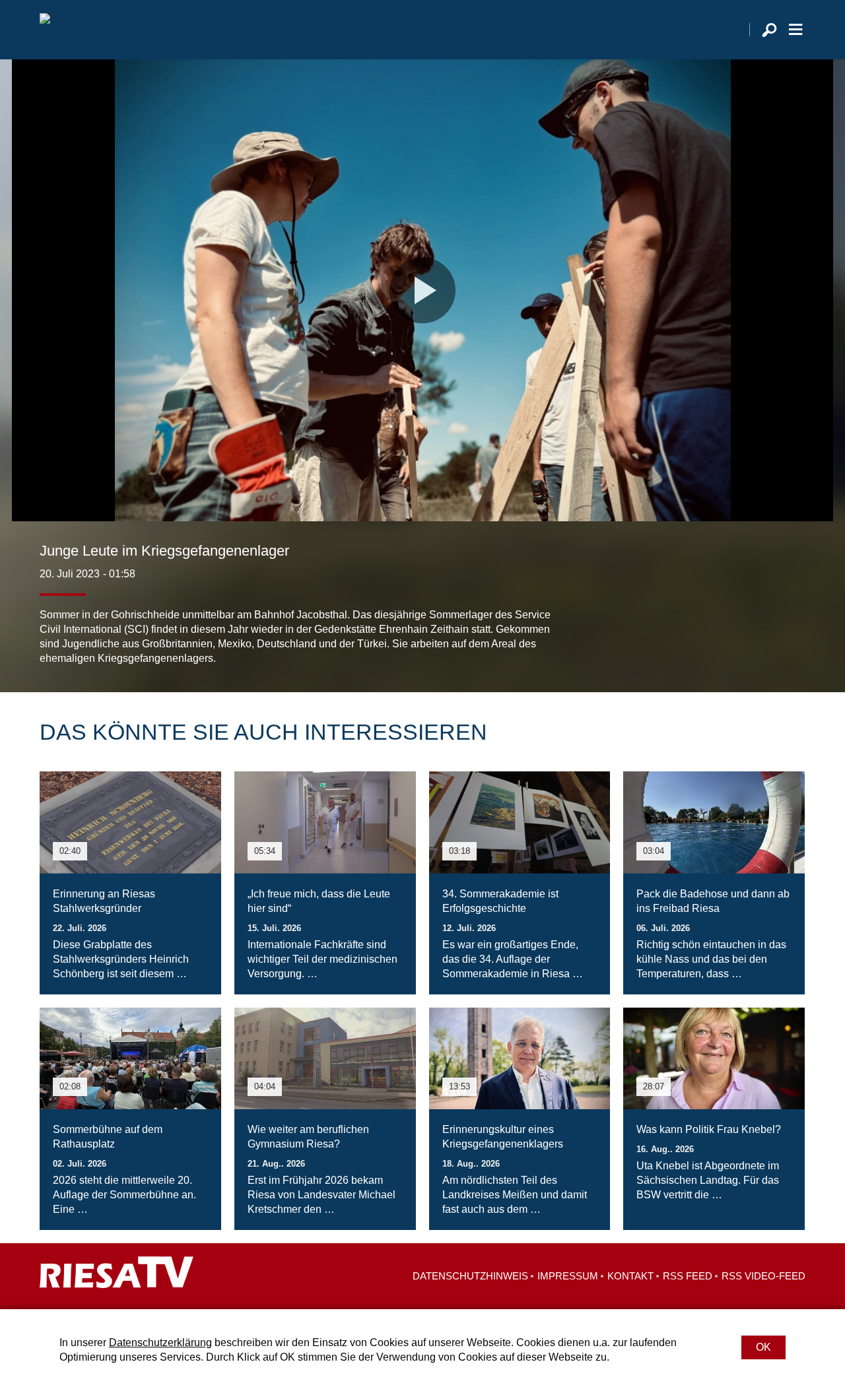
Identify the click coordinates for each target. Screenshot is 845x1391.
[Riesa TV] (45, 29)
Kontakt (630, 1275)
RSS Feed (687, 1275)
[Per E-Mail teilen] (792, 639)
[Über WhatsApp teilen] (766, 639)
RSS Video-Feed (763, 1275)
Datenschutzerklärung (160, 1342)
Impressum (567, 1275)
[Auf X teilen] (737, 639)
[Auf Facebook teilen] (710, 639)
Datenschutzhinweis (470, 1275)
